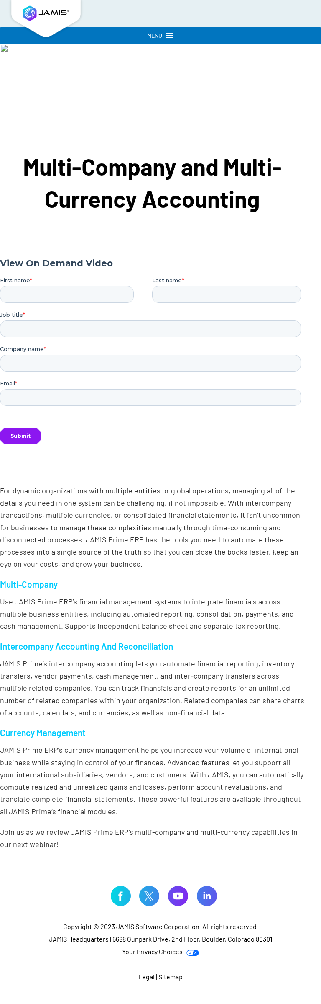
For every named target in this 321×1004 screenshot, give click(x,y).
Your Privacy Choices (152, 951)
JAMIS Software (46, 21)
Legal (146, 977)
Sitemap (170, 977)
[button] (154, 35)
